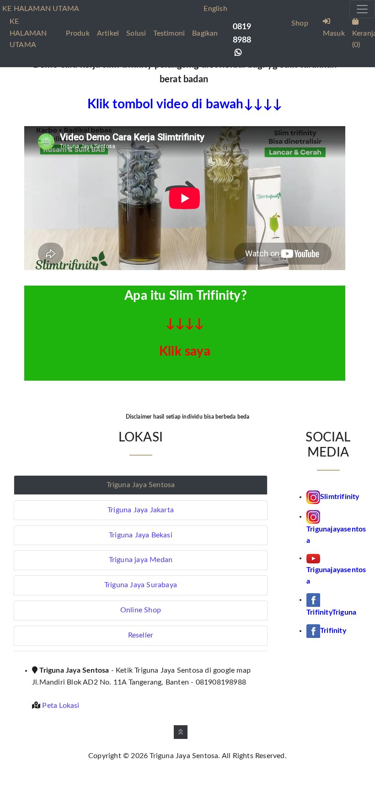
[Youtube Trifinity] (313, 558)
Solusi (136, 33)
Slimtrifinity (339, 496)
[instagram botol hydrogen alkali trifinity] (313, 516)
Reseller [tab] (141, 635)
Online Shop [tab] (140, 610)
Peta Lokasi (60, 705)
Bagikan (205, 33)
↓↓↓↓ (185, 323)
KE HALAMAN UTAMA (28, 33)
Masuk (334, 33)
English (215, 8)
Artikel (108, 33)
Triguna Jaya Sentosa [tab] (141, 485)
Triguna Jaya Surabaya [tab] (140, 585)
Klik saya (184, 351)
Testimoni (169, 33)
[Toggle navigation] (362, 9)
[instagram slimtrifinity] (313, 496)
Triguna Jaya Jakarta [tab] (140, 510)
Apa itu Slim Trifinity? (185, 295)
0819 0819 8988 (242, 33)
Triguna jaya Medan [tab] (141, 559)
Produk (78, 33)
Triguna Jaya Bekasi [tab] (140, 535)
